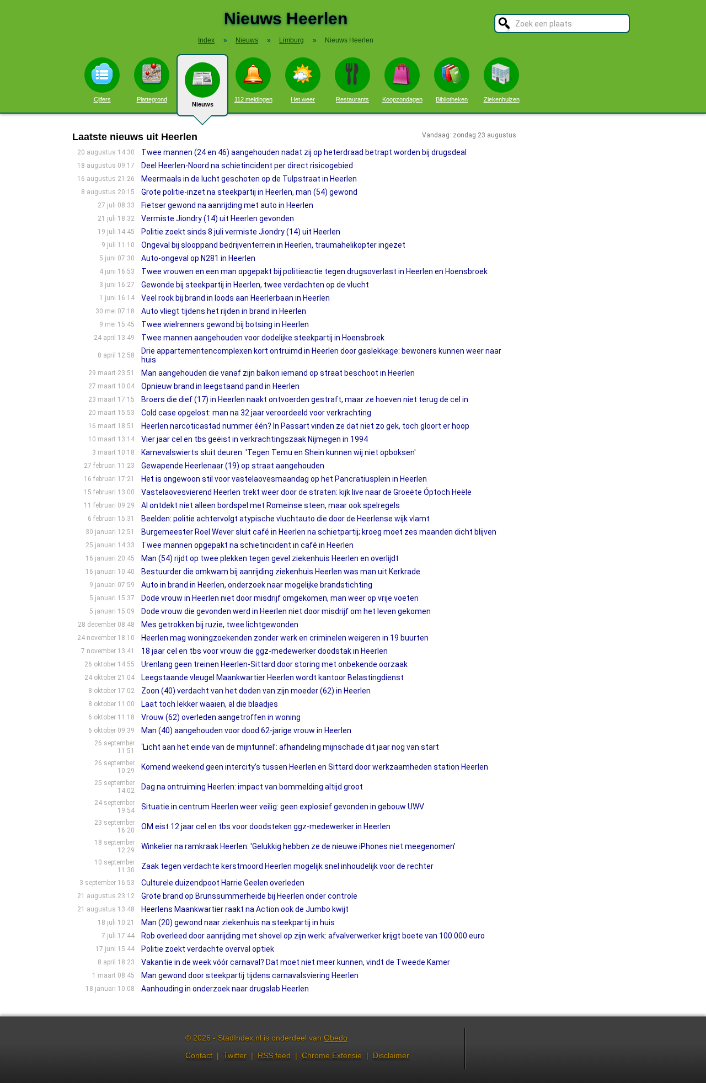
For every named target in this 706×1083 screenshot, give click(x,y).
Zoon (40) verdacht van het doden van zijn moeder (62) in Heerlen (256, 690)
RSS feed (274, 1055)
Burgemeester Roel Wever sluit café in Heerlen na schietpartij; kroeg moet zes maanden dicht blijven (318, 531)
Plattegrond (152, 99)
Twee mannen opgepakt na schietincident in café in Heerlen (247, 545)
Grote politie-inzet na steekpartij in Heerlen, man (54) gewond (249, 192)
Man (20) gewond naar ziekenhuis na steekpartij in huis (238, 922)
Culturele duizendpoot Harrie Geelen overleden (222, 882)
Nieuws (202, 104)
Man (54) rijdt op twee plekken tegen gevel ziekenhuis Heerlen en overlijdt (270, 558)
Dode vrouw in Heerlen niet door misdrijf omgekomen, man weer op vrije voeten (280, 598)
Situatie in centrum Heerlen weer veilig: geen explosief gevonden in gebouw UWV (282, 806)
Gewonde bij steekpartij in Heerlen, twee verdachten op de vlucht (255, 284)
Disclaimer (391, 1055)
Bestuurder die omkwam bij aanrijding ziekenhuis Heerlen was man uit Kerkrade (280, 571)
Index (206, 40)
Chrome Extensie (332, 1055)
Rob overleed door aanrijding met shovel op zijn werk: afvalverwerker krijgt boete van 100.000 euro (313, 935)
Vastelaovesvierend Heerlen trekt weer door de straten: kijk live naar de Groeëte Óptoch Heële (306, 492)
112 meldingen (253, 99)
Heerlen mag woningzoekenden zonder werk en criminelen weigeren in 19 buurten (285, 637)
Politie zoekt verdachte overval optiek (207, 949)
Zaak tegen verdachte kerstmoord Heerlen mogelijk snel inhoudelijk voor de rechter (287, 866)
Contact (198, 1055)
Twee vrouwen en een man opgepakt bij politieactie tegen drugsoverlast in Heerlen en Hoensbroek (314, 271)
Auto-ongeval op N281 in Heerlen (198, 258)
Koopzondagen (402, 99)
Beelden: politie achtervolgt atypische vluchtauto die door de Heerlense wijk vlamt (285, 518)
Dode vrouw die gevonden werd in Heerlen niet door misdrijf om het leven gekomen (286, 611)
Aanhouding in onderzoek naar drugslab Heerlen (225, 988)
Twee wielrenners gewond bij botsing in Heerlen (225, 324)
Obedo (335, 1037)
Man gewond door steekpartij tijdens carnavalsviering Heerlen (250, 975)
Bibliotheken (452, 99)
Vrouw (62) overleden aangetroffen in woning (221, 717)
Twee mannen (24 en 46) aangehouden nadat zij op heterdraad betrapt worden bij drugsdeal (304, 152)
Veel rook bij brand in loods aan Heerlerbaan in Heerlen (235, 298)
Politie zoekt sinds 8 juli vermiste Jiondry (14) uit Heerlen (240, 231)
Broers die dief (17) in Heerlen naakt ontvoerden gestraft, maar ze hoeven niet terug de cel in (304, 399)
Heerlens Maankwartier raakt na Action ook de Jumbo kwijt (245, 909)
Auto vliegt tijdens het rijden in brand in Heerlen (223, 311)
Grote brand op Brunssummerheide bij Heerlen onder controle (249, 896)
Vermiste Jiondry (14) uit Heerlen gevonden (217, 218)
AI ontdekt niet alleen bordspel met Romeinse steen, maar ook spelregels (270, 505)
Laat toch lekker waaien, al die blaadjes (209, 704)
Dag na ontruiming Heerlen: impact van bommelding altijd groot (252, 786)
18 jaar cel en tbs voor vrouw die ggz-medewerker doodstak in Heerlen (264, 651)
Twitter (235, 1055)
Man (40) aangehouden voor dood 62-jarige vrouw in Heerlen (246, 730)
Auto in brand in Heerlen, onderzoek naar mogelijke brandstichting (256, 584)
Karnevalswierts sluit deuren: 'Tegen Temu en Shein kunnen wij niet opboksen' (278, 452)
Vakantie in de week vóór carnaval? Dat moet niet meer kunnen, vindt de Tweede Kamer (295, 962)
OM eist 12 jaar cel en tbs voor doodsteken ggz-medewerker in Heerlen (266, 826)
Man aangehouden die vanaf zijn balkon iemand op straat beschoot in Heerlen (278, 373)
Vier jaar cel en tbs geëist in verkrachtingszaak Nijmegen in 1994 (254, 439)
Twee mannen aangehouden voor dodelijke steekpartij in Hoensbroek (262, 337)
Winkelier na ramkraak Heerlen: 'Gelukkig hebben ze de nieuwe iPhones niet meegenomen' (298, 846)
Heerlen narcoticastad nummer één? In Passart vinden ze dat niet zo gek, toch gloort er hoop (305, 426)
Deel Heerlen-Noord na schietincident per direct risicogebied (247, 165)
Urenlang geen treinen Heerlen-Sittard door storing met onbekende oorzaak (274, 664)
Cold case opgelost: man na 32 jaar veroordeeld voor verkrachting (256, 412)
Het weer (303, 99)
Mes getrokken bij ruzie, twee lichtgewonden (219, 624)
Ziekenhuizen (502, 99)
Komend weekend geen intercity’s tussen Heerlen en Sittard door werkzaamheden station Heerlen (314, 766)
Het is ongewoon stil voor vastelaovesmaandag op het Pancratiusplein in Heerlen (284, 478)
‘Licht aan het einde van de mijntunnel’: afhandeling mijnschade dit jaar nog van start (290, 747)
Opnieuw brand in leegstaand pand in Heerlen (220, 386)
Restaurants (352, 99)
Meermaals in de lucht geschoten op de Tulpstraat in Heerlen (249, 178)
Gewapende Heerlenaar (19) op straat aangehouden (232, 465)
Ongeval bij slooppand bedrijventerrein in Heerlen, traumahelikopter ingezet (273, 245)
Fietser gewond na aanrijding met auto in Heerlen (227, 205)
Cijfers (102, 99)
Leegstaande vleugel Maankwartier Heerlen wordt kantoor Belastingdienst (272, 677)
